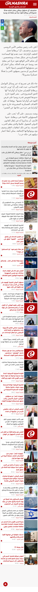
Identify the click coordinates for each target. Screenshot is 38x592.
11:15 (17, 436)
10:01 (12, 460)
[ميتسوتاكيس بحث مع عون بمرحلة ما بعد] (30, 354)
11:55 (17, 312)
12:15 (13, 232)
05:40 (13, 289)
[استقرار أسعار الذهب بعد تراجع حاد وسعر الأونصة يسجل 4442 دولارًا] (30, 183)
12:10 (14, 506)
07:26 (12, 483)
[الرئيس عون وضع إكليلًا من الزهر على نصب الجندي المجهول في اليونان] (30, 434)
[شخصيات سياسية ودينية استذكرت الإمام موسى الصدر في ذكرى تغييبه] (30, 365)
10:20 (12, 495)
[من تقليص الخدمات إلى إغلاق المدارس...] (30, 240)
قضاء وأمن (20, 346)
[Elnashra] (16, 3)
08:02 (13, 392)
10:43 (13, 404)
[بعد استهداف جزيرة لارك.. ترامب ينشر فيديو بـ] (30, 297)
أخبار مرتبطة (32, 142)
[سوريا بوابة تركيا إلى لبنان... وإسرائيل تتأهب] (30, 262)
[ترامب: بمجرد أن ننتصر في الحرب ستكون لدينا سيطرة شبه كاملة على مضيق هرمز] (30, 468)
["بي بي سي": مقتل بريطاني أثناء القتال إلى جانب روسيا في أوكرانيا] (34, 153)
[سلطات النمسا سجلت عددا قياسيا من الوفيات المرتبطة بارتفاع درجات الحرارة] (30, 194)
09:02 (17, 323)
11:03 (13, 449)
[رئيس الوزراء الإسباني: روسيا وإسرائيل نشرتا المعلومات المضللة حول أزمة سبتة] (30, 445)
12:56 (13, 185)
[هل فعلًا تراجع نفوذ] (30, 251)
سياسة (21, 278)
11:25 (13, 198)
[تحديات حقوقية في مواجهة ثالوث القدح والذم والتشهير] (30, 536)
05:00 (14, 254)
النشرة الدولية (33, 17)
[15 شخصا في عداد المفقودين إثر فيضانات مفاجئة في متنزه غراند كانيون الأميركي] (30, 205)
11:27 (12, 517)
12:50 (13, 301)
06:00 (14, 265)
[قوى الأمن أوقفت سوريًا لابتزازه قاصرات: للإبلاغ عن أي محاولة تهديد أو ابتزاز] (30, 342)
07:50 (12, 529)
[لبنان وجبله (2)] (30, 548)
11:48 (17, 369)
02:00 (13, 549)
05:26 (12, 472)
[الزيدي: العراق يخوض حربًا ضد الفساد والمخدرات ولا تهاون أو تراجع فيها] (34, 147)
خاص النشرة (20, 243)
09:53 (16, 563)
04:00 (13, 539)
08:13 (13, 414)
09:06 (17, 278)
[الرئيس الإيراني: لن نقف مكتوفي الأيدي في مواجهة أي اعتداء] (30, 411)
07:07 (13, 381)
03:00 (14, 244)
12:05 (13, 335)
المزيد (19, 175)
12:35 (14, 426)
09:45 (14, 346)
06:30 (13, 209)
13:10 (17, 358)
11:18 (13, 221)
